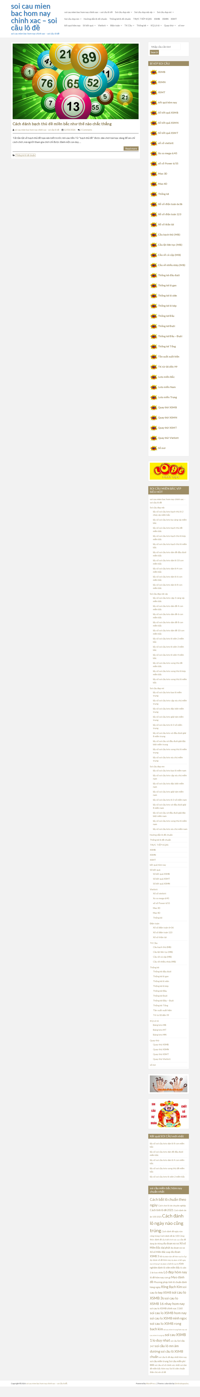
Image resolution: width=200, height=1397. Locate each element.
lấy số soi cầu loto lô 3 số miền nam (170, 799)
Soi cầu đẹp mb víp (143, 12)
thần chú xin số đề (158, 1372)
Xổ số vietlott (159, 893)
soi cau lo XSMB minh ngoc (168, 1318)
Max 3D (162, 173)
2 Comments (86, 130)
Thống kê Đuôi (166, 325)
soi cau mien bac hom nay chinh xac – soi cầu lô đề (34, 16)
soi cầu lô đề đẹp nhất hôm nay (173, 1357)
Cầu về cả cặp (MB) (169, 254)
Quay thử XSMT (167, 427)
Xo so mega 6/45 (167, 153)
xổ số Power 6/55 (168, 163)
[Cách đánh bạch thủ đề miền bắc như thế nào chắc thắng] (76, 80)
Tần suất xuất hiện (168, 356)
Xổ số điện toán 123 (169, 214)
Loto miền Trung (167, 397)
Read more (131, 148)
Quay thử (169, 25)
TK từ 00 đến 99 (167, 366)
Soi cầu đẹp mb (122, 12)
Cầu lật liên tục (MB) (170, 244)
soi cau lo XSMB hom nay (168, 1313)
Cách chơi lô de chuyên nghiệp (172, 1205)
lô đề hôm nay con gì (160, 1277)
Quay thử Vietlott (168, 437)
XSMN (165, 19)
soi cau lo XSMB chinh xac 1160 (166, 1308)
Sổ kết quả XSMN (168, 122)
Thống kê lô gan (167, 285)
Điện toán (115, 25)
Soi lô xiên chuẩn (177, 1368)
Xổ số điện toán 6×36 (163, 927)
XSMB (157, 19)
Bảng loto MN (159, 1034)
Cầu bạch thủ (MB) (169, 234)
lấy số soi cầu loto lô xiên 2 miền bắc (167, 1176)
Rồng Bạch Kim (171, 1287)
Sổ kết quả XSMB (168, 112)
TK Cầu (128, 25)
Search (154, 52)
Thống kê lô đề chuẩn (120, 19)
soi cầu (173, 1341)
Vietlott (102, 25)
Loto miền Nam (167, 386)
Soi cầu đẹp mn (71, 19)
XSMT (174, 19)
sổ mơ (181, 25)
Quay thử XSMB (167, 407)
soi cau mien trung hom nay (174, 1330)
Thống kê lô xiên (167, 295)
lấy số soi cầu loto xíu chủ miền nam (170, 829)
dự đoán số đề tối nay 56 (170, 1264)
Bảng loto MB (159, 1025)
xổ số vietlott (166, 143)
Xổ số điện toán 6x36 (170, 203)
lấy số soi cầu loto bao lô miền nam (169, 770)
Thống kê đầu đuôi (169, 275)
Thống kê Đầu (166, 315)
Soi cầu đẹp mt (164, 12)
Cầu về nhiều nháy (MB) (171, 264)
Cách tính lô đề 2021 (161, 1210)
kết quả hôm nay (72, 25)
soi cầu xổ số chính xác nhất (167, 1365)
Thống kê (141, 25)
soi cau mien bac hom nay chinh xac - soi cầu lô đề (37, 130)
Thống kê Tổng (167, 346)
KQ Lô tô (155, 25)
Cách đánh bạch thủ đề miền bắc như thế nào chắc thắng (62, 123)
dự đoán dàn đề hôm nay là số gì (175, 1256)
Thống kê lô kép (167, 305)
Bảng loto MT (159, 1029)
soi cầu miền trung (159, 1361)
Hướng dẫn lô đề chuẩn (95, 19)
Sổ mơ (161, 447)
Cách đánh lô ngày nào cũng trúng (167, 1223)
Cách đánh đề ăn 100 (169, 1236)
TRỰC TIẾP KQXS (142, 19)
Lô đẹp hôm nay (175, 1272)
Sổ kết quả (88, 25)
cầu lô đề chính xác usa (171, 1240)
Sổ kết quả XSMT (168, 132)
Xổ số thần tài (166, 224)
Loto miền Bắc (166, 376)
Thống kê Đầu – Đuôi (170, 336)
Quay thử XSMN (167, 417)
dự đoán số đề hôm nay (160, 1260)
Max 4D (162, 183)
